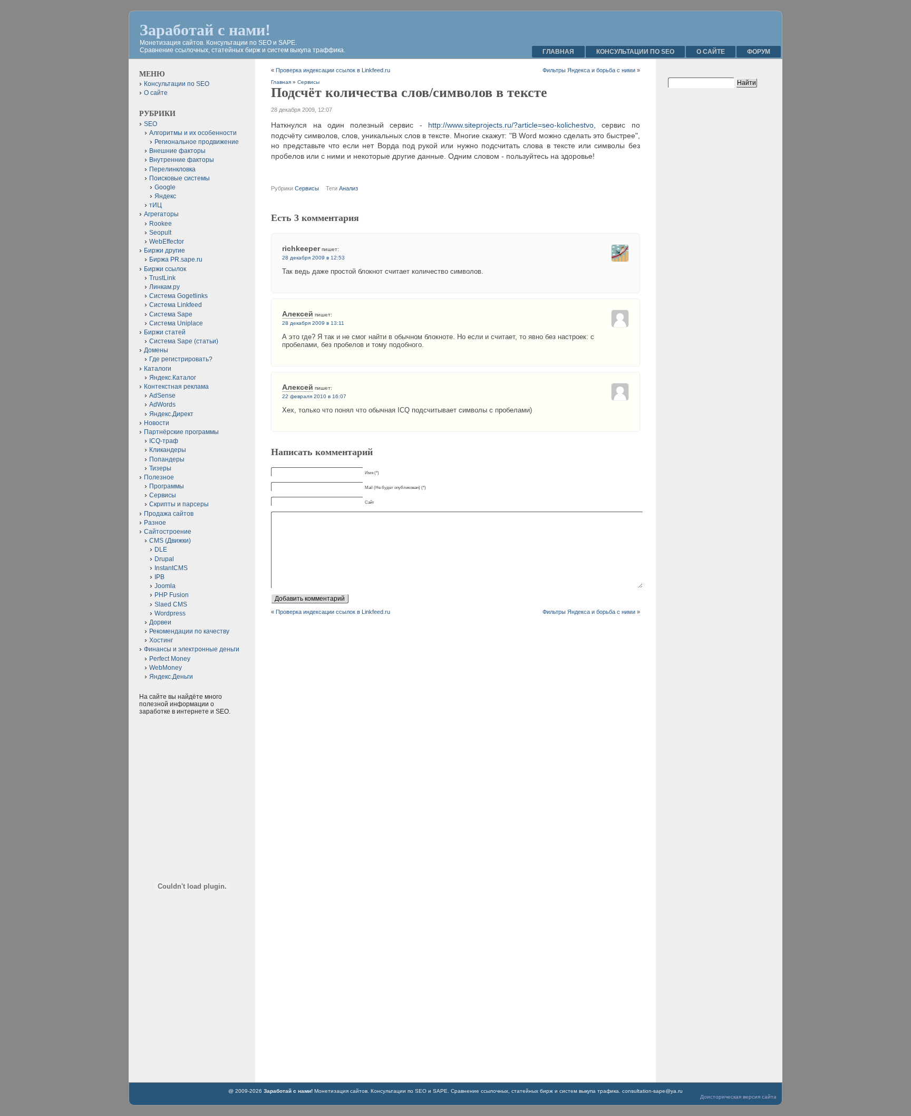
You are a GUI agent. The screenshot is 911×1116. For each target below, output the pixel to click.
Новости (156, 423)
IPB (159, 577)
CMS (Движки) (170, 540)
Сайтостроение (167, 531)
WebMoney (165, 667)
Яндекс (165, 196)
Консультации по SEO (635, 51)
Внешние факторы (177, 151)
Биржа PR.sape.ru (175, 259)
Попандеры (167, 459)
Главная (558, 51)
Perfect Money (169, 658)
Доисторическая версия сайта (738, 1097)
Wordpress (170, 613)
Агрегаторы (161, 214)
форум (758, 51)
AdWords (162, 404)
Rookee (160, 223)
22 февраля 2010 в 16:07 (314, 396)
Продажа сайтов (168, 513)
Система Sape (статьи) (183, 341)
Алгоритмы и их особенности (193, 133)
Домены (156, 350)
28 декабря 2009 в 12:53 (313, 258)
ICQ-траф (163, 441)
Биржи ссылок (165, 269)
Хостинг (161, 640)
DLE (160, 549)
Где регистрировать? (180, 359)
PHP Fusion (171, 595)
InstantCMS (171, 568)
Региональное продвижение (196, 142)
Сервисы (308, 82)
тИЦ (155, 205)
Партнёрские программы (181, 432)
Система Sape (170, 314)
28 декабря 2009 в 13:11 (313, 323)
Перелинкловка (172, 169)
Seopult (160, 232)
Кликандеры (167, 450)
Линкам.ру (164, 287)
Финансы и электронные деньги (191, 649)
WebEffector (166, 241)
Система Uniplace (176, 323)
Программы (166, 486)
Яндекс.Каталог (172, 377)
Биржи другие (164, 250)
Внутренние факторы (181, 159)
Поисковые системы (179, 178)
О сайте (710, 51)
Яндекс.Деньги (171, 676)
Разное (155, 522)
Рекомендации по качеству (189, 631)
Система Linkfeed (175, 305)
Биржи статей (165, 332)
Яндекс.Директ (171, 414)
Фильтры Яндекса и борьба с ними (588, 70)
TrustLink (162, 278)
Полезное (159, 477)
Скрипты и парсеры (179, 504)
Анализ (348, 188)
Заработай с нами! (205, 30)
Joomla (165, 586)
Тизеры (160, 468)
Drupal (164, 559)
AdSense (162, 395)
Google (165, 187)
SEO (150, 124)
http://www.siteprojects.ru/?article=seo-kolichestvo (511, 125)
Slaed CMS (170, 604)
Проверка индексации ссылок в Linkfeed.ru (333, 70)
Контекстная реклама (176, 386)
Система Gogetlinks (178, 296)
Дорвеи (160, 622)
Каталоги (157, 368)
